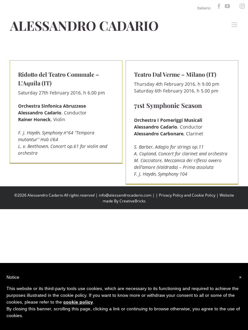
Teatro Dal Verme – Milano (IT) (175, 74)
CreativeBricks (132, 201)
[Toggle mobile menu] (235, 24)
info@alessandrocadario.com (125, 195)
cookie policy (78, 302)
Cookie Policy (203, 195)
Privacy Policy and (175, 195)
